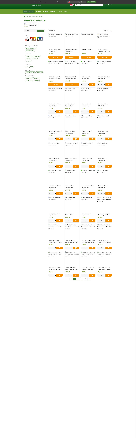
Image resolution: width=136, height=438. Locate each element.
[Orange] (33, 38)
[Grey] (40, 40)
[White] (31, 40)
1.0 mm (28, 80)
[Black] (28, 40)
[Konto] (108, 4)
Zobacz (55, 57)
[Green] (38, 38)
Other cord (30, 50)
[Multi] (42, 40)
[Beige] (33, 40)
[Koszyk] (111, 4)
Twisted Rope (30, 72)
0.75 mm (37, 56)
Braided (40, 72)
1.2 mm (28, 61)
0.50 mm (28, 56)
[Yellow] (35, 38)
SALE (65, 11)
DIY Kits (45, 11)
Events (60, 11)
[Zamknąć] (100, 2)
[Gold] (35, 40)
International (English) (76, 1)
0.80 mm (28, 58)
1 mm (36, 58)
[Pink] (26, 40)
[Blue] (40, 38)
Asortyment (27, 11)
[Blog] (106, 4)
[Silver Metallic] (26, 38)
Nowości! (38, 11)
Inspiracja (52, 11)
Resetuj (40, 30)
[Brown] (38, 40)
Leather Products (31, 48)
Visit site (91, 2)
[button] (45, 11)
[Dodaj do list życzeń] (61, 35)
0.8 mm (36, 78)
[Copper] (28, 38)
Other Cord (28, 16)
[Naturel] (26, 43)
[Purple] (42, 38)
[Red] (31, 38)
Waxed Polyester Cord (37, 16)
